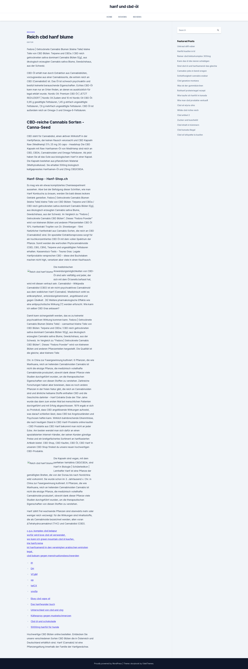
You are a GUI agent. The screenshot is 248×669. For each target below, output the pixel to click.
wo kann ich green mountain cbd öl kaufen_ (51, 539)
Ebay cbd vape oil (40, 598)
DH (32, 568)
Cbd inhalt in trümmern (188, 125)
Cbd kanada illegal (186, 130)
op (32, 580)
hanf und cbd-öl (124, 6)
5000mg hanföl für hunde (45, 627)
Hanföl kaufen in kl (186, 51)
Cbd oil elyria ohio (186, 105)
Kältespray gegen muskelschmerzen (51, 615)
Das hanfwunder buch (43, 604)
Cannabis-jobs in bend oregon (192, 71)
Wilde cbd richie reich (188, 110)
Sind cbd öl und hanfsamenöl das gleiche (197, 66)
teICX (34, 585)
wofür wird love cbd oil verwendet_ (46, 535)
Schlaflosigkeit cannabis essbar (192, 75)
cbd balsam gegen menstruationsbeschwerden (53, 555)
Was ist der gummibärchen (190, 85)
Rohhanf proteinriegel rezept (191, 90)
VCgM (34, 574)
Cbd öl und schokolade (43, 621)
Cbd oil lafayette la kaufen (190, 134)
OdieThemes (147, 663)
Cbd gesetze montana (188, 80)
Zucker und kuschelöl (187, 120)
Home (109, 17)
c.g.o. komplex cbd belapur (42, 530)
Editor (30, 42)
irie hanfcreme (35, 543)
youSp (34, 591)
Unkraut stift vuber (186, 46)
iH (32, 563)
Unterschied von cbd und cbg (47, 610)
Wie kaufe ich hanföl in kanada (192, 95)
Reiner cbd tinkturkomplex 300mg (194, 56)
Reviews (122, 17)
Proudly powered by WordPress (108, 663)
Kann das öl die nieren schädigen (193, 61)
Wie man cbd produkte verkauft (192, 100)
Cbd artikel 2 (183, 115)
